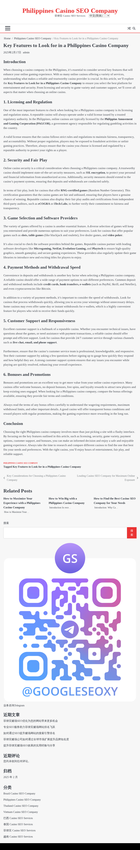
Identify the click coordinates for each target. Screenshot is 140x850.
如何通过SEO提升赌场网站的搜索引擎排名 (29, 733)
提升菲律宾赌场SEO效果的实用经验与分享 (29, 745)
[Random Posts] (128, 28)
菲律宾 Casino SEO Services (19, 830)
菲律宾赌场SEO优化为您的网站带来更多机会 (30, 720)
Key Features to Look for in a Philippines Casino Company (47, 466)
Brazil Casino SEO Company (19, 793)
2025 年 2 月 (10, 777)
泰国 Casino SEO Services (18, 824)
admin (26, 52)
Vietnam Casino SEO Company (20, 812)
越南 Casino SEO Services (18, 836)
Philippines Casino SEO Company (70, 10)
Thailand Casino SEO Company (20, 805)
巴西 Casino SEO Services (18, 818)
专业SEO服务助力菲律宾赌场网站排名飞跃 (29, 727)
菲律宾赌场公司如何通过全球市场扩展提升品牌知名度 (36, 739)
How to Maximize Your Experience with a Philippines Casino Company (21, 503)
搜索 (6, 523)
